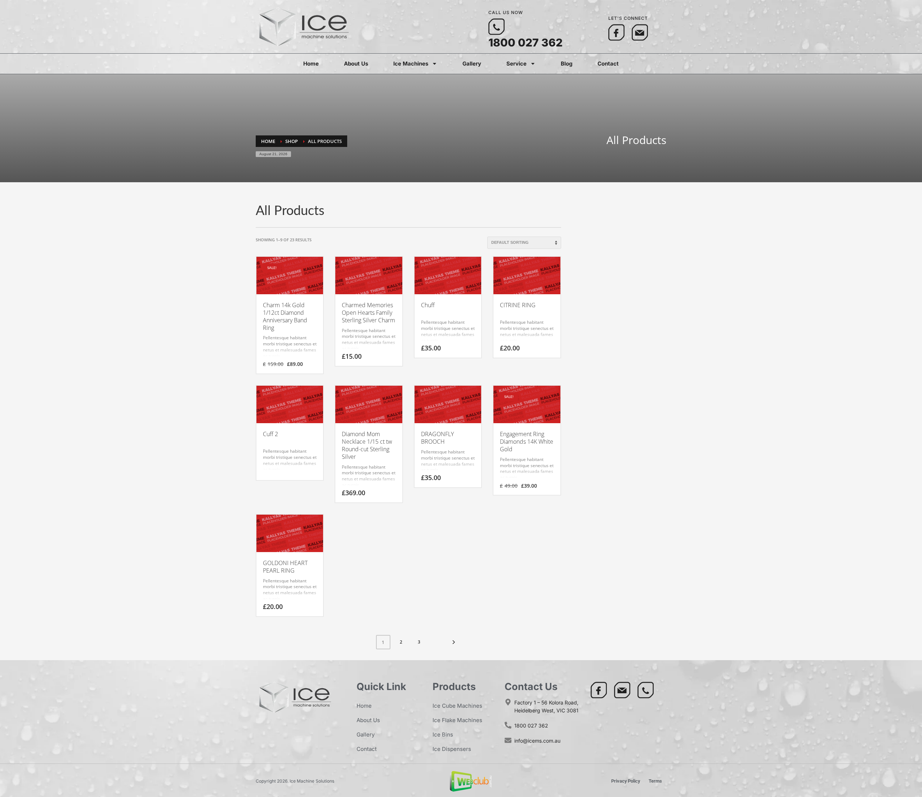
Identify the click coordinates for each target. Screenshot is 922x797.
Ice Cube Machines (457, 705)
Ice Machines (410, 63)
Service (516, 63)
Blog (566, 63)
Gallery (471, 63)
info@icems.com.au (537, 741)
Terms (655, 781)
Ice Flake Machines (457, 720)
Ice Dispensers (452, 748)
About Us (356, 63)
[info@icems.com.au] (508, 740)
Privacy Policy (625, 781)
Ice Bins (443, 734)
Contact (608, 63)
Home (311, 63)
